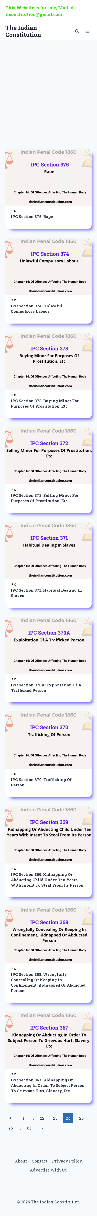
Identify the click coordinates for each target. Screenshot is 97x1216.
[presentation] (48, 177)
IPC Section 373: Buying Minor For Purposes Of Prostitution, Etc (45, 403)
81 (29, 1128)
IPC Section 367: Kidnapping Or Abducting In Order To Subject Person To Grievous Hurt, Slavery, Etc (48, 1085)
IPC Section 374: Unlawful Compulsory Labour (36, 308)
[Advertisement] (48, 90)
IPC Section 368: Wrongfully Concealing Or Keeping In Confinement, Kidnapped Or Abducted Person (48, 982)
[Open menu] (87, 31)
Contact (39, 1161)
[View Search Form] (77, 31)
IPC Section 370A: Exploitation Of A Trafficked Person (46, 687)
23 (55, 1118)
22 (42, 1118)
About (21, 1161)
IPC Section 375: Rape (32, 216)
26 (10, 1128)
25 (81, 1118)
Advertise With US (48, 1170)
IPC (13, 211)
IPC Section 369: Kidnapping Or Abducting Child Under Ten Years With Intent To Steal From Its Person (47, 880)
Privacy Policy (67, 1161)
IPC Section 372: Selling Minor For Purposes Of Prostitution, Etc (45, 498)
